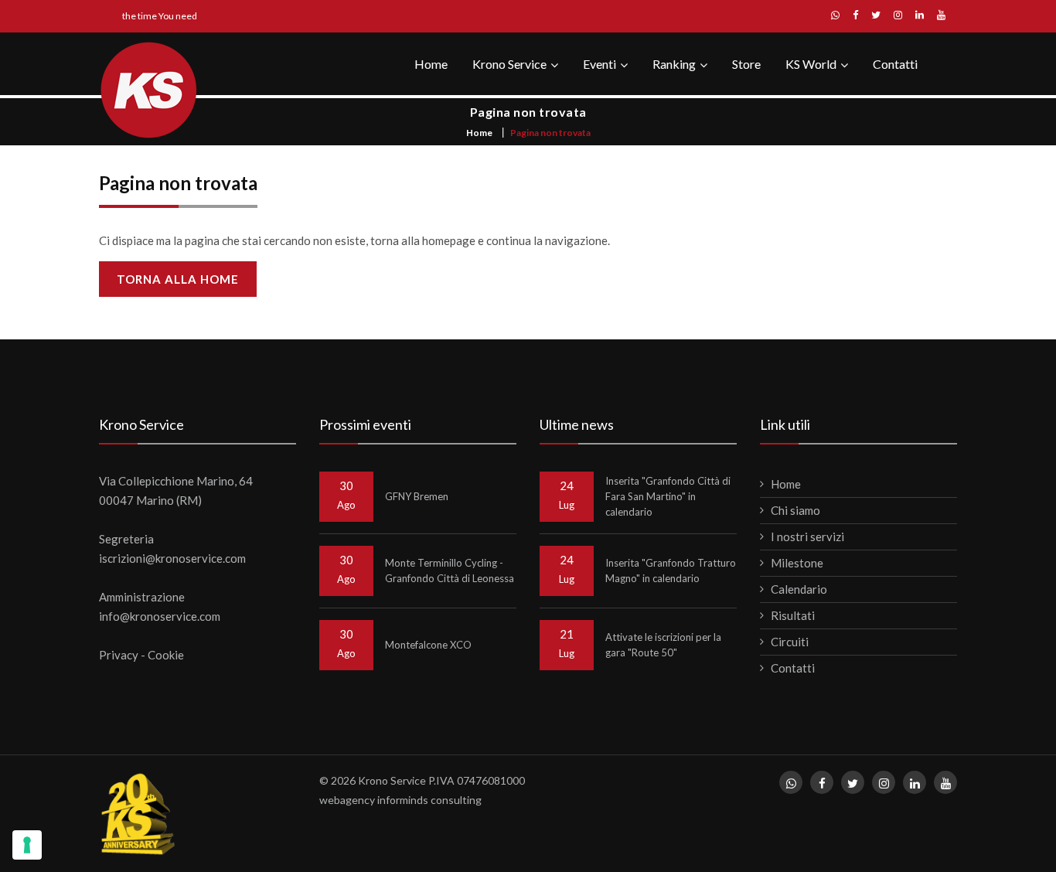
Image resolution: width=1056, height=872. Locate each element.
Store (746, 63)
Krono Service (509, 63)
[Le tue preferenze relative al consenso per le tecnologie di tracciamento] (27, 845)
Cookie (166, 655)
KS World (810, 63)
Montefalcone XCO (428, 645)
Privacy (118, 655)
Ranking (674, 63)
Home (431, 63)
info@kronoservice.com (159, 616)
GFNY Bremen (416, 496)
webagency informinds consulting (400, 799)
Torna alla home (178, 279)
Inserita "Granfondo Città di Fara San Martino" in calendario (668, 496)
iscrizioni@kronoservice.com (172, 558)
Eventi (599, 63)
